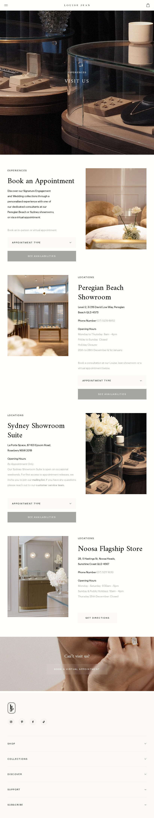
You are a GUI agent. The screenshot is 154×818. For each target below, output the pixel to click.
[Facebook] (32, 721)
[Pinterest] (22, 721)
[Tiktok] (43, 721)
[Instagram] (11, 721)
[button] (77, 743)
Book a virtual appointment (77, 669)
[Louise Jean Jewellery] (77, 5)
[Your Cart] (148, 5)
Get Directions (97, 618)
